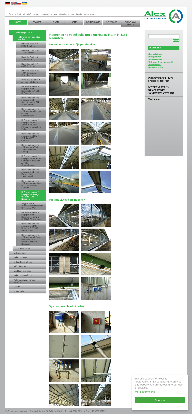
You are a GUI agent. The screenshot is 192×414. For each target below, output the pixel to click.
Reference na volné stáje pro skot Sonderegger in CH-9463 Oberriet (30, 101)
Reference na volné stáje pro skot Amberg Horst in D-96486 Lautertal (31, 184)
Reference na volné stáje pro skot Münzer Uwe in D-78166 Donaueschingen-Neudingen (31, 239)
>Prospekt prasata (156, 59)
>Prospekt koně (154, 65)
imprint (79, 14)
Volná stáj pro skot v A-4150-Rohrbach (30, 81)
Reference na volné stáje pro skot (29, 38)
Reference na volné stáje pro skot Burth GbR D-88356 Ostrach (30, 137)
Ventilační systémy (22, 271)
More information (145, 392)
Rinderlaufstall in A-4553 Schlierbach (30, 65)
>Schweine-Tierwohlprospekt (160, 62)
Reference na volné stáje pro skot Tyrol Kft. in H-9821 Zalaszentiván (30, 173)
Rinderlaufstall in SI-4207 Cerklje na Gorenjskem (30, 73)
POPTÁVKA (155, 47)
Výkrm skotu (20, 253)
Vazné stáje (19, 291)
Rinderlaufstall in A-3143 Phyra (30, 58)
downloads (64, 14)
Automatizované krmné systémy (24, 281)
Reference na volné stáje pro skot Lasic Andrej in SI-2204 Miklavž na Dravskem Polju (31, 124)
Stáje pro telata (20, 257)
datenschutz (89, 14)
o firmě (18, 14)
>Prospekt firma (155, 54)
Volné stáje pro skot (23, 32)
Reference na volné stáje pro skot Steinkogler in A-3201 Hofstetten (30, 89)
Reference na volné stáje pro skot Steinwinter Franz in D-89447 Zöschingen (30, 215)
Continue (160, 400)
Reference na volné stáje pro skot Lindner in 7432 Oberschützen (31, 112)
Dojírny (17, 287)
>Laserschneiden (155, 67)
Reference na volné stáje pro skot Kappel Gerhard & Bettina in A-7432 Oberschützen (30, 160)
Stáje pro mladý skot (23, 275)
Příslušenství (20, 266)
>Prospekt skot (154, 57)
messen (36, 14)
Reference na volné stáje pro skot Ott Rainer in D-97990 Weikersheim (30, 227)
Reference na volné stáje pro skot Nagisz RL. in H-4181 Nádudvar (31, 195)
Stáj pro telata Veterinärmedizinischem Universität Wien (32, 205)
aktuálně (27, 14)
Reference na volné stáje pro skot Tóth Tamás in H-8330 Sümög (30, 148)
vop (72, 14)
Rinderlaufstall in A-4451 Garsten (30, 51)
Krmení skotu (24, 248)
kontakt (54, 14)
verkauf (45, 14)
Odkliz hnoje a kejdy (23, 262)
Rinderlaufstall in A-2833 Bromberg (30, 45)
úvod (11, 14)
